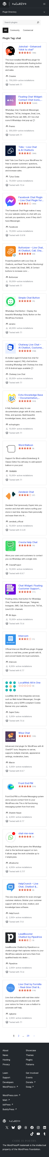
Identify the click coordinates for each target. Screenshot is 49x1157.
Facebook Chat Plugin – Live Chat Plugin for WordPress (30, 199)
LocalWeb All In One (29, 682)
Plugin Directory (9, 12)
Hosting (6, 1059)
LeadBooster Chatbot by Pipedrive (30, 935)
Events (29, 1077)
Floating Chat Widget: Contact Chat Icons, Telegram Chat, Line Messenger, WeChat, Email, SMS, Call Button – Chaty (31, 98)
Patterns (30, 1064)
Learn (5, 1073)
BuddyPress (10, 1109)
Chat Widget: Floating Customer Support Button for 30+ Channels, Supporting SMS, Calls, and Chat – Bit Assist (30, 587)
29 (28, 1035)
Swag (30, 1086)
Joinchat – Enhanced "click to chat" (29, 48)
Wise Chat (24, 733)
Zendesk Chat (26, 492)
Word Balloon (25, 445)
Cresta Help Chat (28, 542)
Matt (6, 1100)
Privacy (6, 1064)
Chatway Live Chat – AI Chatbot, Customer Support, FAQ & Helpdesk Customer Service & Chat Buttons (30, 346)
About (5, 1050)
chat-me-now (26, 833)
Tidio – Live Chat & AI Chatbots (27, 148)
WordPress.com (11, 1095)
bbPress (8, 1104)
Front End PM (25, 783)
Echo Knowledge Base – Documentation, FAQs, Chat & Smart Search (30, 397)
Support (6, 1077)
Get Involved (32, 1073)
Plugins (29, 1059)
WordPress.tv (10, 1086)
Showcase (31, 1050)
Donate (31, 1082)
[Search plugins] (38, 22)
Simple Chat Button (29, 297)
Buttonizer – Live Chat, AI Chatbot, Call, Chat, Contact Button (31, 249)
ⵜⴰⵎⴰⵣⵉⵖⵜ (14, 1121)
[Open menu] (45, 4)
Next (34, 1035)
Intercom (23, 635)
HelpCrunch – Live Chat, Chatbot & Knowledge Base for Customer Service (29, 885)
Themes (30, 1055)
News (5, 1055)
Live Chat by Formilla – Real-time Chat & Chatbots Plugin (29, 986)
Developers (8, 1082)
